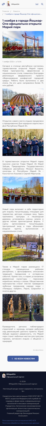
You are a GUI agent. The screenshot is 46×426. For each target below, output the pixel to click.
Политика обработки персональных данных (20, 423)
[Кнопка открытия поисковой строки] (42, 4)
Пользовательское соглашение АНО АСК (19, 420)
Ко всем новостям (25, 358)
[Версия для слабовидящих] (37, 4)
